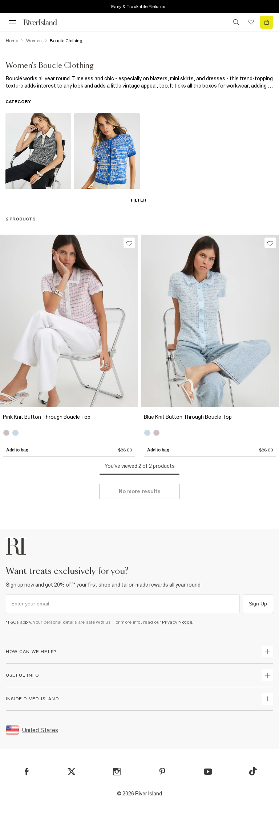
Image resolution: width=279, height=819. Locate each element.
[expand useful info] (267, 675)
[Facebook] (27, 772)
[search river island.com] (236, 22)
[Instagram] (117, 772)
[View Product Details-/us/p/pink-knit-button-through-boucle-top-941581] (69, 321)
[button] (69, 433)
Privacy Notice (177, 622)
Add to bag (69, 450)
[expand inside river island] (267, 699)
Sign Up (258, 604)
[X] (71, 772)
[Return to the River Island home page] (45, 22)
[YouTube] (208, 772)
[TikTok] (252, 771)
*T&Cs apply (18, 622)
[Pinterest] (162, 772)
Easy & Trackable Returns (138, 6)
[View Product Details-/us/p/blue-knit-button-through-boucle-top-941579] (210, 321)
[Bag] (266, 22)
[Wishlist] (251, 22)
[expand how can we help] (267, 651)
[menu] (12, 22)
